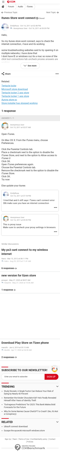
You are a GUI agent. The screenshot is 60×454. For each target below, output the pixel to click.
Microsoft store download (14, 89)
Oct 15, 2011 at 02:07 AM (20, 127)
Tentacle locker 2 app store (15, 92)
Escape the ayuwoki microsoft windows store (24, 430)
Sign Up (8, 439)
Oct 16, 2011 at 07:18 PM (20, 196)
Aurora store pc (9, 99)
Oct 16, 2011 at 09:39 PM (39, 28)
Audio (20, 6)
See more (32, 66)
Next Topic (51, 12)
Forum (11, 6)
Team (15, 439)
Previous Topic (10, 12)
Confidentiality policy (39, 439)
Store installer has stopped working (19, 103)
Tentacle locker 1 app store (15, 96)
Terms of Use (24, 439)
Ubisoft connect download (16, 426)
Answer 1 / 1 (7, 118)
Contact (52, 439)
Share (8, 74)
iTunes (30, 6)
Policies (30, 442)
